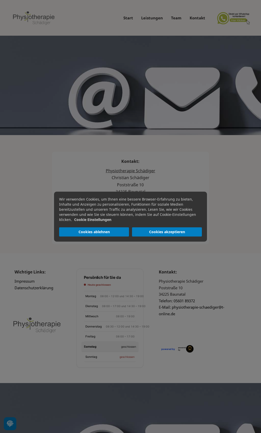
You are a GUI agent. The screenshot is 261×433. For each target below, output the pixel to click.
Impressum (25, 281)
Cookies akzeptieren (167, 231)
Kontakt (197, 17)
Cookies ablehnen (94, 231)
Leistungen (152, 17)
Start (128, 17)
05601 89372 (184, 300)
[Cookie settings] (10, 423)
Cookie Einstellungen (92, 219)
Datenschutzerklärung (34, 287)
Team (176, 17)
